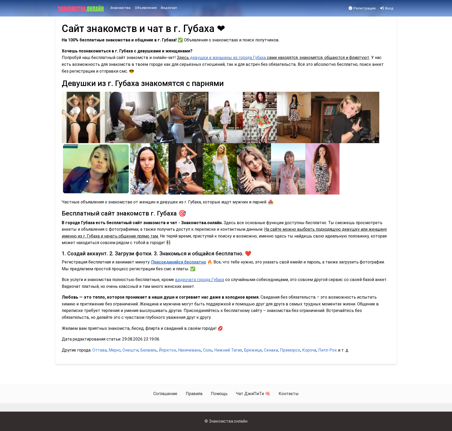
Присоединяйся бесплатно (178, 262)
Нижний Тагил (228, 350)
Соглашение (165, 393)
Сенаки (271, 350)
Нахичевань (189, 350)
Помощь (219, 393)
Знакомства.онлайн (228, 421)
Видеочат (169, 8)
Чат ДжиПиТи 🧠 (253, 393)
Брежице (253, 350)
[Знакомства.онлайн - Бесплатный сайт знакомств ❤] (81, 8)
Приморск (290, 350)
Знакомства (120, 8)
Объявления (146, 8)
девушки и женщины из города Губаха (228, 57)
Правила (194, 393)
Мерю (115, 350)
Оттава (99, 350)
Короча (309, 350)
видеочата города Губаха (199, 279)
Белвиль (148, 350)
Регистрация (364, 8)
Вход (388, 8)
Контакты (289, 393)
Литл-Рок (327, 350)
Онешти (130, 350)
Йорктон (167, 350)
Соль (207, 350)
